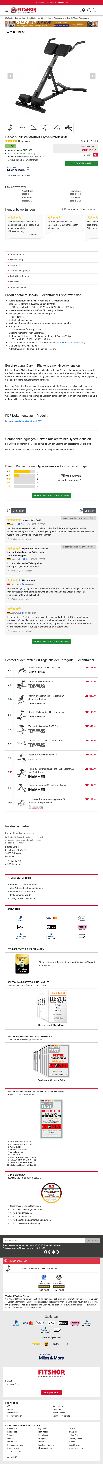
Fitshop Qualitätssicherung (72, 342)
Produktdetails (17, 254)
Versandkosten (12, 1413)
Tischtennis (12, 1435)
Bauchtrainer (74, 1445)
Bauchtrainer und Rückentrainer (39, 18)
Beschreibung (16, 259)
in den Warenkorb (81, 163)
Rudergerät (12, 1432)
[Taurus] (36, 686)
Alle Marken (12, 1457)
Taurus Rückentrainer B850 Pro (43, 726)
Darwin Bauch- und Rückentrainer (44, 667)
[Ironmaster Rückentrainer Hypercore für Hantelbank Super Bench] (22, 803)
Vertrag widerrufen (51, 1392)
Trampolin (73, 1432)
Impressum (57, 1409)
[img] (28, 168)
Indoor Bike (73, 1435)
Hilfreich (13, 539)
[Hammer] (36, 777)
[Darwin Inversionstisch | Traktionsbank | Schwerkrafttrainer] (22, 700)
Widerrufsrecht (59, 1413)
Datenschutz (58, 1406)
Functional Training (46, 1445)
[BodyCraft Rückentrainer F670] (22, 757)
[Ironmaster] (36, 807)
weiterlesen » (34, 234)
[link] (20, 918)
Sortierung (18, 511)
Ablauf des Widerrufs (61, 1416)
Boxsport (42, 1438)
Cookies (9, 1409)
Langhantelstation (15, 1445)
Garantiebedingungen (20, 270)
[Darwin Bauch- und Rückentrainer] (22, 670)
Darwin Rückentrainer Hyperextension (46, 712)
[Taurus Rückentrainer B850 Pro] (22, 729)
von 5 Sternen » (79, 209)
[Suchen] (89, 10)
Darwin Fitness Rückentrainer (78, 18)
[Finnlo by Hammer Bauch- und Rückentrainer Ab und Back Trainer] (22, 773)
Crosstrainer (12, 1428)
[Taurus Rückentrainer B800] (22, 684)
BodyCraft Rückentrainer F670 (42, 754)
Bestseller (14, 281)
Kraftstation (43, 1432)
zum (13, 1384)
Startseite (9, 18)
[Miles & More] (51, 1356)
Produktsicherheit (18, 287)
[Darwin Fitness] (15, 32)
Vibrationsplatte (14, 1451)
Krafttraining (20, 18)
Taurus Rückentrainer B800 (41, 681)
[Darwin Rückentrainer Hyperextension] (22, 715)
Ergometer (42, 1428)
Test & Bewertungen (19, 276)
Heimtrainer (12, 1442)
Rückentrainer (59, 18)
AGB (8, 1406)
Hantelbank (43, 1435)
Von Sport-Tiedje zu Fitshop (17, 1296)
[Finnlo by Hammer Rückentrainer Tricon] (22, 788)
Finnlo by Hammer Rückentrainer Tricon (47, 785)
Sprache (89, 511)
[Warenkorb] (96, 10)
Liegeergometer (75, 1438)
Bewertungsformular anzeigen (51, 495)
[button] (11, 128)
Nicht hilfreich (26, 539)
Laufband (73, 1428)
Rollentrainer (43, 1442)
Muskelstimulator (76, 1448)
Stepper (72, 1442)
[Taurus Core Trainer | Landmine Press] (22, 743)
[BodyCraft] (36, 759)
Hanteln (10, 1438)
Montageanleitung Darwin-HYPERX (25, 421)
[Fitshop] (24, 10)
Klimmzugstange (45, 1448)
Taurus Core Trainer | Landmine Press (46, 740)
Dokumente (15, 265)
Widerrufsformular (14, 1416)
